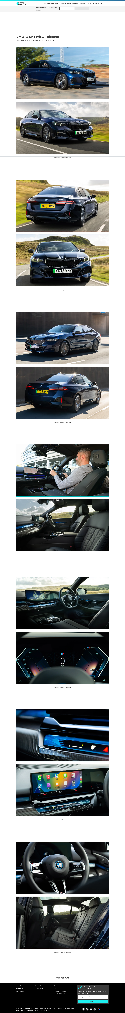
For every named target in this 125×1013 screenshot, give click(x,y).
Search (108, 3)
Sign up (92, 1001)
